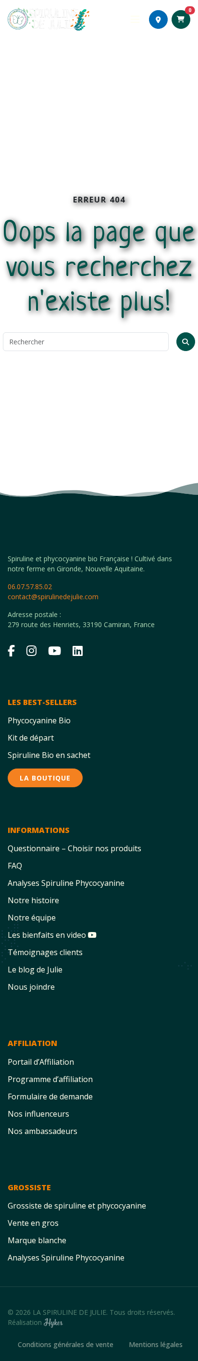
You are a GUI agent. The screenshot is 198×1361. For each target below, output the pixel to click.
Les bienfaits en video (48, 935)
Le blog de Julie (35, 969)
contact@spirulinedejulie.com (53, 596)
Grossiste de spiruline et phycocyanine (77, 1205)
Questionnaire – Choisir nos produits (74, 848)
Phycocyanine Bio (39, 720)
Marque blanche (37, 1240)
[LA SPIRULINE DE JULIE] (48, 19)
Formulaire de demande (50, 1096)
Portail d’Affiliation (41, 1062)
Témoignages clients (45, 952)
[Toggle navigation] (135, 19)
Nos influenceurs (38, 1114)
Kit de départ (31, 737)
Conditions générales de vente (65, 1344)
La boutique (45, 777)
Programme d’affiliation (50, 1079)
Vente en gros (33, 1223)
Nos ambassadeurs (42, 1131)
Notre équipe (32, 917)
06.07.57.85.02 (30, 586)
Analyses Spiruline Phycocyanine (66, 883)
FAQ (15, 865)
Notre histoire (33, 900)
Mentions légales (156, 1344)
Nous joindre (31, 987)
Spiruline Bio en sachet (49, 755)
